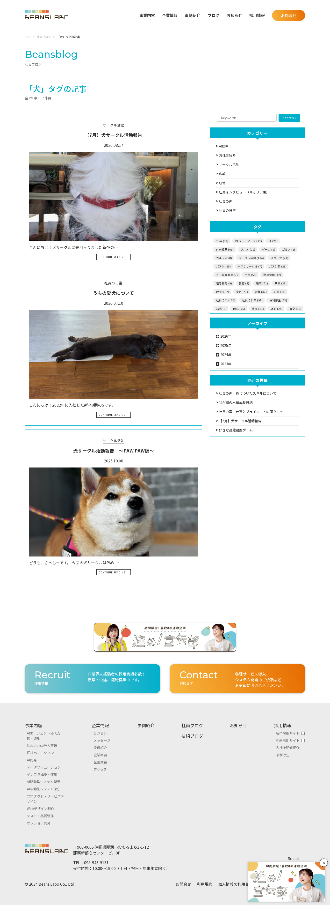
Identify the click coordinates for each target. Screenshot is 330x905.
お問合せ (288, 15)
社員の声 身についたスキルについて (247, 393)
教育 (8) (244, 283)
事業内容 (33, 725)
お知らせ (234, 15)
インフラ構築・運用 (42, 774)
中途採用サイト (288, 740)
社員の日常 (113, 283)
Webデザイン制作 (40, 808)
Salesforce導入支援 (42, 745)
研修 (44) (279, 292)
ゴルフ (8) (288, 249)
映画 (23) (281, 283)
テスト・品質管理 (40, 815)
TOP (28, 37)
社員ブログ (43, 37)
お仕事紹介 (227, 155)
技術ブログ (192, 736)
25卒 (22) (222, 241)
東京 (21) (242, 292)
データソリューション (44, 767)
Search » (289, 117)
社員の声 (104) (226, 300)
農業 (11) (258, 309)
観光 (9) (221, 309)
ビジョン (100, 733)
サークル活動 (113, 125)
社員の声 (225, 201)
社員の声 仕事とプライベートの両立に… (251, 411)
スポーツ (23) (279, 258)
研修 (222, 182)
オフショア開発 (38, 823)
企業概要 (100, 754)
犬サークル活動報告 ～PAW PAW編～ (113, 450)
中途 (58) (251, 275)
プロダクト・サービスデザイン (45, 799)
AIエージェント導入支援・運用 (43, 736)
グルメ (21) (248, 249)
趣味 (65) (239, 309)
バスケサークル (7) (250, 266)
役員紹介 (100, 747)
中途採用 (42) (272, 275)
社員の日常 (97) (252, 300)
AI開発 (32, 759)
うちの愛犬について (113, 292)
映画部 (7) (223, 292)
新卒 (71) (262, 283)
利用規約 (204, 884)
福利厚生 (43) (278, 300)
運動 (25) (277, 309)
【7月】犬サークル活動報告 (113, 135)
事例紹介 (192, 15)
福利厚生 (282, 754)
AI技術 (224, 146)
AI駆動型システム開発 (43, 781)
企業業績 (100, 762)
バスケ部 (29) (278, 266)
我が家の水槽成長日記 (236, 402)
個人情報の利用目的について (243, 884)
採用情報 (282, 725)
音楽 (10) (295, 309)
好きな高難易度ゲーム (236, 430)
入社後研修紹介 (288, 747)
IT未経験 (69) (225, 249)
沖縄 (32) (261, 292)
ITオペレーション (40, 752)
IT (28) (273, 241)
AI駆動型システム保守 (43, 788)
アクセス (100, 769)
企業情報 (100, 725)
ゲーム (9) (268, 249)
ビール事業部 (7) (227, 275)
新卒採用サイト (288, 733)
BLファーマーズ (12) (248, 241)
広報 (222, 173)
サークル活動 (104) (251, 258)
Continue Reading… (114, 257)
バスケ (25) (223, 266)
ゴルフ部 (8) (224, 258)
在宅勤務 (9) (224, 283)
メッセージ (101, 740)
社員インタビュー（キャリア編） (244, 192)
